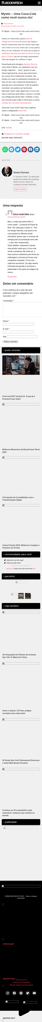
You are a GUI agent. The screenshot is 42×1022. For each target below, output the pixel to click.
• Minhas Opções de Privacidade (21, 985)
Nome (6, 321)
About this (9, 568)
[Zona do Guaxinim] (28, 596)
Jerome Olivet (29, 64)
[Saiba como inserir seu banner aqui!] (14, 596)
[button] (5, 149)
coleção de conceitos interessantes (16, 103)
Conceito (19, 134)
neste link (22, 111)
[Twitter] (27, 993)
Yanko (8, 128)
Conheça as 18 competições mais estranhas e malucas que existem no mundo (18, 812)
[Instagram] (7, 993)
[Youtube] (34, 993)
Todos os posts (20, 189)
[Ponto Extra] (21, 596)
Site (4, 337)
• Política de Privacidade (21, 982)
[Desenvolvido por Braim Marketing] (30, 1003)
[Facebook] (14, 993)
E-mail (6, 329)
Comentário (8, 301)
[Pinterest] (20, 993)
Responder (12, 277)
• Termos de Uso (21, 980)
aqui (34, 568)
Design (26, 134)
